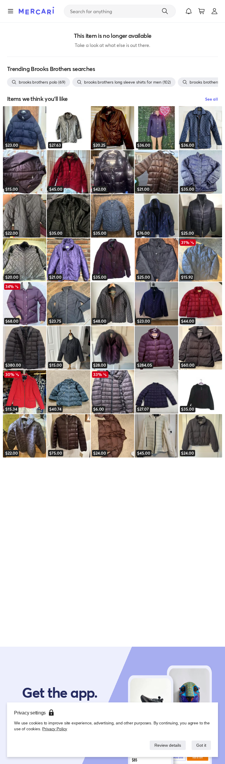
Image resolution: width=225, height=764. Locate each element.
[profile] (214, 11)
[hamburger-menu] (10, 11)
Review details (166, 745)
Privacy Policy (54, 728)
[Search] (165, 11)
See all (211, 99)
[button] (189, 11)
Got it (200, 745)
